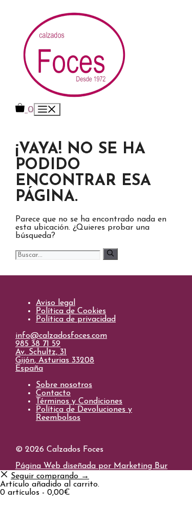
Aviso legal (55, 303)
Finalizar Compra (32, 501)
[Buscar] (110, 253)
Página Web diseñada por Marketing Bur (91, 466)
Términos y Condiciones (79, 401)
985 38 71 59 (37, 344)
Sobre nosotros (64, 385)
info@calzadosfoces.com (61, 336)
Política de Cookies (71, 311)
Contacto (53, 393)
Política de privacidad (76, 319)
